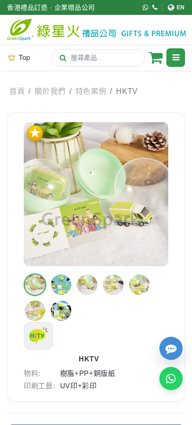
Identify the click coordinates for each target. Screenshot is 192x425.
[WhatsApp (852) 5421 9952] (146, 7)
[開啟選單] (175, 57)
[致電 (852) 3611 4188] (155, 7)
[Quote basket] (155, 57)
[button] (35, 285)
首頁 (17, 91)
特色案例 (91, 91)
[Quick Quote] (171, 348)
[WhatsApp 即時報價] (171, 378)
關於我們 (50, 91)
